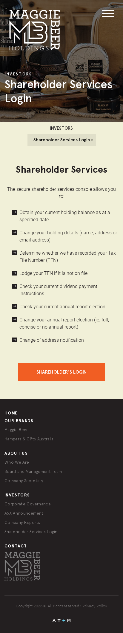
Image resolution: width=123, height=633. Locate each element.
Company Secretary (23, 480)
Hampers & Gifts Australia (29, 439)
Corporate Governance (27, 504)
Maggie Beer (16, 429)
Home (11, 413)
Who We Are (16, 462)
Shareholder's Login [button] (61, 372)
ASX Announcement (24, 513)
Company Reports (22, 522)
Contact (15, 546)
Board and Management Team (33, 471)
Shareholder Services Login (30, 531)
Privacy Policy (94, 606)
